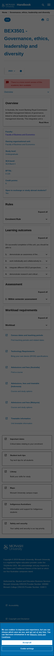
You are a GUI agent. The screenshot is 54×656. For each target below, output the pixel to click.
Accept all (27, 642)
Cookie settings (27, 648)
